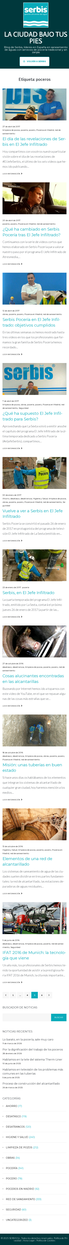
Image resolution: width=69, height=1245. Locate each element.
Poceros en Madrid (45, 130)
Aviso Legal (28, 1240)
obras (5, 314)
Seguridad (23, 408)
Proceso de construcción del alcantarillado (31, 1083)
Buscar (58, 1017)
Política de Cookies (45, 1240)
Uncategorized (17, 1219)
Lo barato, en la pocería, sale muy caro (28, 1039)
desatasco (15, 498)
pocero (32, 130)
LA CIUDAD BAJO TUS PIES (35, 37)
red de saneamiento (46, 224)
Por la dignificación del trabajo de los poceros (33, 1049)
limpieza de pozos (11, 130)
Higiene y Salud (40, 498)
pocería (24, 130)
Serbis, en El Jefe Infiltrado (28, 592)
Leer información (11, 174)
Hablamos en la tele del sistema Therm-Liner (32, 1059)
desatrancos (26, 498)
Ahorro (6, 498)
